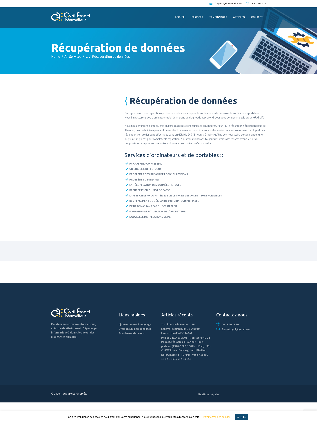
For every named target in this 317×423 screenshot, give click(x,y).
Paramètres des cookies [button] (217, 417)
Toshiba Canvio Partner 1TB (178, 324)
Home (55, 56)
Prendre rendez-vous (132, 333)
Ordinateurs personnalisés (135, 329)
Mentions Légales (208, 394)
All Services (72, 56)
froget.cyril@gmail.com (236, 329)
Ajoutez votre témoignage (135, 324)
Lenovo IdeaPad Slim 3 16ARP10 (180, 329)
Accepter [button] (241, 417)
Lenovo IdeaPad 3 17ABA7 (176, 333)
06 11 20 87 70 (230, 324)
